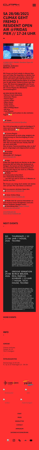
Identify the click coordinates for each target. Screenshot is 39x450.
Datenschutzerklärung (19, 432)
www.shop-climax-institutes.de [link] (14, 197)
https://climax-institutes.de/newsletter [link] (16, 207)
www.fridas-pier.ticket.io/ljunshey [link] (15, 122)
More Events (9, 317)
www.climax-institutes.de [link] (15, 191)
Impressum (19, 428)
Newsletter (19, 421)
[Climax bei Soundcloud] (25, 440)
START (20, 413)
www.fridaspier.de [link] (9, 157)
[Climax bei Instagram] (14, 440)
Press (20, 417)
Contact (19, 425)
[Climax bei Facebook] (8, 440)
